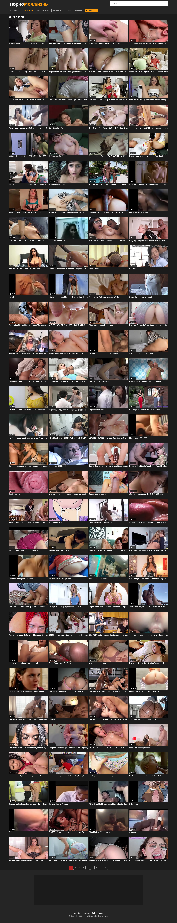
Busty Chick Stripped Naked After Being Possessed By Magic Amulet (28, 212)
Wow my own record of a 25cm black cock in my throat (28, 635)
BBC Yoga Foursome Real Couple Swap (144, 410)
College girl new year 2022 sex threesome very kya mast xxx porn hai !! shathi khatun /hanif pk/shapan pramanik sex (148, 128)
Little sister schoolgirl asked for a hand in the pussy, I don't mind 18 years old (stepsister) (148, 100)
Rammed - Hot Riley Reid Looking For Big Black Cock (108, 212)
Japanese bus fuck (96, 410)
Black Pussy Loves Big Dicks (60, 663)
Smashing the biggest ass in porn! (142, 719)
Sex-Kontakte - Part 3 (57, 128)
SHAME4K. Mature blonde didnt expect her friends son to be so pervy (108, 635)
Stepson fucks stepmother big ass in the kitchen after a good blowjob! (28, 804)
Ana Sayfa (14, 10)
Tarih (69, 10)
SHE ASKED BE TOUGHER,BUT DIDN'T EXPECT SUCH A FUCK (148, 43)
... (100, 868)
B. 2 (10, 832)
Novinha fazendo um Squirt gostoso (103, 353)
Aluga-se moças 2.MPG (58, 241)
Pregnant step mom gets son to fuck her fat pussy (68, 748)
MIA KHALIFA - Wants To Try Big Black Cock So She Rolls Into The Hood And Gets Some (108, 241)
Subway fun (133, 804)
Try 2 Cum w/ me (55, 522)
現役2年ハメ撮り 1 (56, 156)
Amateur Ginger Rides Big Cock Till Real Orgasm (108, 860)
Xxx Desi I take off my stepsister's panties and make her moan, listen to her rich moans (68, 43)
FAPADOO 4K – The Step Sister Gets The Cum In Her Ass (28, 72)
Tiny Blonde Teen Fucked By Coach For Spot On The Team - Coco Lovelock (108, 128)
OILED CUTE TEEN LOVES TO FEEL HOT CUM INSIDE (108, 748)
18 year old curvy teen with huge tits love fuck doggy (68, 72)
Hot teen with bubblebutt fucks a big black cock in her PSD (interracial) (68, 691)
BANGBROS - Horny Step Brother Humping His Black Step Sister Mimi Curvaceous (108, 100)
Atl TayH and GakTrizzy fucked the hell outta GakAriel (108, 804)
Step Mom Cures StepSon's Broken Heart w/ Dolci (148, 72)
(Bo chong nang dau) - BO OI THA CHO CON (146, 494)
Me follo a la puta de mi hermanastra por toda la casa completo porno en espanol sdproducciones (28, 410)
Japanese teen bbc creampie (100, 522)
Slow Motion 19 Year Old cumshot (102, 832)
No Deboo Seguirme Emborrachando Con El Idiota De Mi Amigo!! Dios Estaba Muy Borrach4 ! (28, 438)
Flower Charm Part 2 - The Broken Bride (144, 691)
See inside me (14, 494)
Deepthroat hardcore (97, 494)
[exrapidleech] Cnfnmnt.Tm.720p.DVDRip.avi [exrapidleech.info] (108, 156)
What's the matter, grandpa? (140, 748)
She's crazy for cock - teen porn (101, 325)
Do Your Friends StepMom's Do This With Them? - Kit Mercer (148, 776)
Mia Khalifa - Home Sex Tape (60, 184)
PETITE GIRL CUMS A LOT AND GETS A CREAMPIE (27, 100)
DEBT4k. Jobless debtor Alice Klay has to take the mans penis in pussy (108, 719)
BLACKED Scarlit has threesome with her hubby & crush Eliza (108, 691)
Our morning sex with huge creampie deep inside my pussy (148, 635)
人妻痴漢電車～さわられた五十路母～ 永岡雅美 (27, 43)
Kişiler (94, 913)
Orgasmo (133, 832)
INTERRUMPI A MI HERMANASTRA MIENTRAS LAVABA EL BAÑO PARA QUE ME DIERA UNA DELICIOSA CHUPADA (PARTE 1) (68, 438)
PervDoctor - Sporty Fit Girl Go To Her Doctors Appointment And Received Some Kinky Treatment (68, 382)
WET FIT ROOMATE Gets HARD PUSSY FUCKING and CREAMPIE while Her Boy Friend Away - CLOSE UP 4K (68, 325)
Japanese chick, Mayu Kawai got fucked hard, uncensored (28, 776)
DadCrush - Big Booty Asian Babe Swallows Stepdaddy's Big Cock (148, 550)
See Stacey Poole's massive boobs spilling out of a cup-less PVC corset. (148, 579)
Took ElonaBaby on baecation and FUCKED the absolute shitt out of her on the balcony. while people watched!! (148, 607)
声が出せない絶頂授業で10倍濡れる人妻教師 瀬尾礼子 (68, 410)
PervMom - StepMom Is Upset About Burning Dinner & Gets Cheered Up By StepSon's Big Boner (28, 184)
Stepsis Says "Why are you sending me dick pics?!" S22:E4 (108, 550)
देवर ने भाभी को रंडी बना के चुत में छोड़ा (60, 579)
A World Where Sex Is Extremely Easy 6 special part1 (28, 522)
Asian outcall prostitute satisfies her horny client (28, 128)
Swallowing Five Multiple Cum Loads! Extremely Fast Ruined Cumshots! (28, 325)
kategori (78, 10)
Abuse (100, 913)
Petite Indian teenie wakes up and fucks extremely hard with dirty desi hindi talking (28, 607)
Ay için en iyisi (58, 10)
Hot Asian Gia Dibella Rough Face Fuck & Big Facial (148, 466)
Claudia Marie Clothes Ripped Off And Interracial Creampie (148, 382)
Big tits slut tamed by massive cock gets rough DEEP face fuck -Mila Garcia (108, 607)
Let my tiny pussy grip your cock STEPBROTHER (67, 607)
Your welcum (94, 269)
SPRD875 (133, 269)
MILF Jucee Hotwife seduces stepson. (24, 550)
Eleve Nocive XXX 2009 (138, 438)
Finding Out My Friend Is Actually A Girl (104, 297)
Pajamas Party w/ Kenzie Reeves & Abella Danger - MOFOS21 (68, 860)
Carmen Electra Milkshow (59, 804)
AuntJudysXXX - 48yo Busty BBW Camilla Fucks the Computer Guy (28, 353)
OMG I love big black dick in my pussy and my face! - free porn (68, 635)
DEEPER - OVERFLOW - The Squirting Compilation (28, 719)
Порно (16, 4)
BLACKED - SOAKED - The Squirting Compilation (107, 438)
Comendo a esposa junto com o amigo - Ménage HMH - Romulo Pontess (28, 466)
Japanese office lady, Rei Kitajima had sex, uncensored (28, 382)
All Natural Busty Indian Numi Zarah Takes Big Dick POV (28, 269)
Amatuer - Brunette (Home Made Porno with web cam (148, 184)
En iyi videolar (28, 10)
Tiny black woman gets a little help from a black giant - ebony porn (108, 184)
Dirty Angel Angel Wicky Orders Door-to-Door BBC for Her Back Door (148, 241)
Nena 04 (12, 297)
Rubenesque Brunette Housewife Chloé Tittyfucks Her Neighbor (28, 860)
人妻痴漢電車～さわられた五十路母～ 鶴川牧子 (27, 156)
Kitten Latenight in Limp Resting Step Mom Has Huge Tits (148, 663)
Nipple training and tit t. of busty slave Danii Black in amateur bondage (68, 297)
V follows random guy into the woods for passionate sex (68, 494)
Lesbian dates (54, 719)
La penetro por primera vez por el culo (24, 663)
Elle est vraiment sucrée (138, 212)
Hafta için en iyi (43, 10)
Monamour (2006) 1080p (58, 466)
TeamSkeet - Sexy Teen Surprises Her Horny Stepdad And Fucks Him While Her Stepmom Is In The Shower (68, 353)
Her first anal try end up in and (60, 550)
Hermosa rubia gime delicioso (21, 579)
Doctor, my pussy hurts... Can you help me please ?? (108, 776)
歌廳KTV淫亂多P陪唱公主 (98, 579)
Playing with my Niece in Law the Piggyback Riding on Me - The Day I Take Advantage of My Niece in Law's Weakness (148, 156)
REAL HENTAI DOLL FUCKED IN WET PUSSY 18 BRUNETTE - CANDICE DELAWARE (28, 241)
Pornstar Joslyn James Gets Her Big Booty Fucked (68, 776)
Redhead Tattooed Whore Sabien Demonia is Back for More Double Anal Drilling (148, 325)
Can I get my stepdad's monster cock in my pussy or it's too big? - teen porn (108, 466)
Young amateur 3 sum (97, 663)
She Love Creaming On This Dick (142, 353)
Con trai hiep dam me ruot (99, 382)
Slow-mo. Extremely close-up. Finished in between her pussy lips (148, 522)
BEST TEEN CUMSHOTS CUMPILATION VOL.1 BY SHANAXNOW (148, 860)
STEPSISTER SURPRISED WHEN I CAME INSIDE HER (108, 72)
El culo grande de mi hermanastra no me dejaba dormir (68, 212)
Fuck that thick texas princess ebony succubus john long (28, 748)
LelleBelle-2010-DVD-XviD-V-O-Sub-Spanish (26, 691)
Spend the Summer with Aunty (141, 297)
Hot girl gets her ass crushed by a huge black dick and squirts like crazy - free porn (68, 269)
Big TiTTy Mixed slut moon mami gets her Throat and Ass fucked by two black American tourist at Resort (68, 832)
